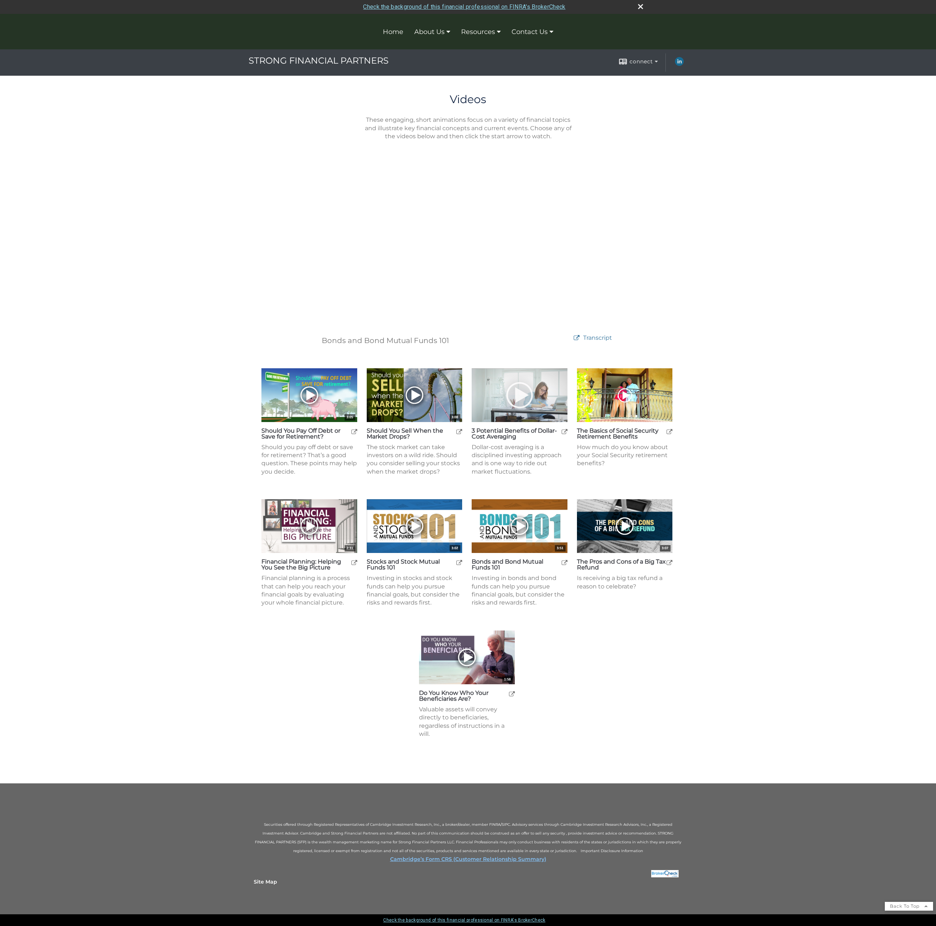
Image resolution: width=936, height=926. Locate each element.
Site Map (265, 881)
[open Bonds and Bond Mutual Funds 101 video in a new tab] (564, 562)
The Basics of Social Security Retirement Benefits (617, 434)
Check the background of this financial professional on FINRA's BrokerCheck (464, 6)
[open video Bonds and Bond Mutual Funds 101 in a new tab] (577, 338)
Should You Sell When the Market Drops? (405, 434)
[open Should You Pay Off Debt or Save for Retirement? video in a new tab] (354, 431)
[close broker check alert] (641, 7)
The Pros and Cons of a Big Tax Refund (621, 565)
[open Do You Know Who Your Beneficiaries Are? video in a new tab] (512, 693)
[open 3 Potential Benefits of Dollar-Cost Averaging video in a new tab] (564, 431)
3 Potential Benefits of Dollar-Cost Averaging (514, 434)
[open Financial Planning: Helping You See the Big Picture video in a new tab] (354, 562)
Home (393, 32)
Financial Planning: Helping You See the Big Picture (301, 565)
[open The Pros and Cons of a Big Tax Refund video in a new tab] (669, 562)
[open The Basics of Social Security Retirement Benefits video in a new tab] (669, 431)
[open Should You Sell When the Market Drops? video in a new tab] (459, 431)
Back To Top (905, 906)
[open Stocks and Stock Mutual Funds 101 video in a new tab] (459, 562)
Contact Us (530, 32)
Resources (478, 32)
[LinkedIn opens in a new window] (679, 64)
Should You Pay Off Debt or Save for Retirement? (300, 434)
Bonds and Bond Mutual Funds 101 (507, 565)
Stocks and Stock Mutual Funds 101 (403, 565)
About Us (429, 32)
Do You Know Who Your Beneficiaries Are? (453, 696)
